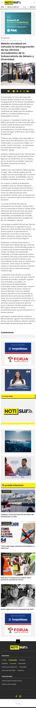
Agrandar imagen (32, 66)
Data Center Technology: (19, 704)
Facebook (16, 696)
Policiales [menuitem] (22, 660)
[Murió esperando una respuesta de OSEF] (18, 595)
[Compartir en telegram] (17, 91)
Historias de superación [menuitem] (9, 667)
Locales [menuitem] (4, 660)
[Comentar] (9, 91)
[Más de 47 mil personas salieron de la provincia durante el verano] (18, 564)
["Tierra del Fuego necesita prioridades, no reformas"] (18, 532)
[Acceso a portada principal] (12, 2)
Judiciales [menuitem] (5, 663)
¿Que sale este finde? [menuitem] (8, 670)
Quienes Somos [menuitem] (17, 681)
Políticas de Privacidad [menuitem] (9, 684)
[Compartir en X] (24, 91)
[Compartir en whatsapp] (13, 91)
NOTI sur (20, 701)
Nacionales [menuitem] (22, 663)
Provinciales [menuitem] (13, 660)
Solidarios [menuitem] (20, 670)
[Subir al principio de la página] (18, 641)
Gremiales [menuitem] (13, 663)
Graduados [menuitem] (22, 667)
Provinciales (5, 38)
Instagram (20, 696)
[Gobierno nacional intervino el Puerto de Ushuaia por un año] (18, 501)
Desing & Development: (16, 704)
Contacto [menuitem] (9, 681)
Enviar (27, 91)
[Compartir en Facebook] (20, 91)
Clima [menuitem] (3, 681)
